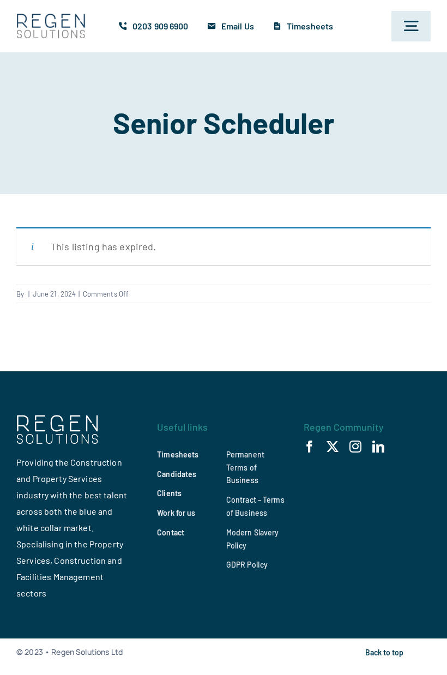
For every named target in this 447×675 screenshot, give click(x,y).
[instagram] (355, 447)
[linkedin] (378, 447)
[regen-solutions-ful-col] (51, 19)
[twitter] (333, 447)
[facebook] (310, 447)
